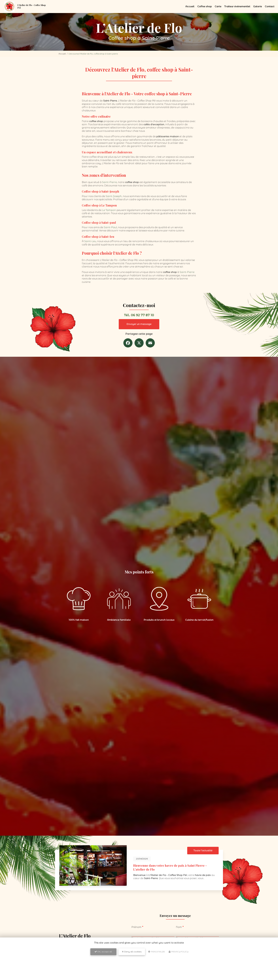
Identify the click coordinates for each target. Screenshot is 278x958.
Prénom (136, 927)
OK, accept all (104, 951)
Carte (218, 6)
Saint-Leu (90, 241)
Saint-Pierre (109, 182)
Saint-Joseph (114, 196)
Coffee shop (204, 6)
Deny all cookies (132, 951)
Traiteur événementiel (237, 6)
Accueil (189, 6)
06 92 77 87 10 (142, 315)
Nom (179, 927)
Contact (269, 6)
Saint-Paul (110, 227)
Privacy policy (179, 951)
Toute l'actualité (202, 850)
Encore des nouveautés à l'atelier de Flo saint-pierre (171, 866)
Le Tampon (109, 210)
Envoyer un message (139, 324)
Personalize (158, 951)
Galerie (257, 6)
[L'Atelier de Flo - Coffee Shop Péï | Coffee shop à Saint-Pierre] (9, 6)
